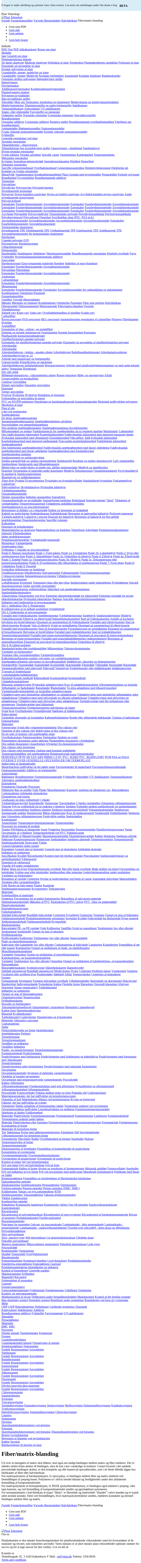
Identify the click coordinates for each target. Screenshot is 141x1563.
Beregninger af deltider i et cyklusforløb (24, 510)
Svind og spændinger (84, 928)
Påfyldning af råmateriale (25, 829)
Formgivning (9, 727)
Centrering (33, 878)
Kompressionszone (25, 839)
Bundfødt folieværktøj (39, 915)
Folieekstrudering (11, 911)
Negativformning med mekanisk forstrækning (70, 1066)
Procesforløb (70, 1079)
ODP (4, 1306)
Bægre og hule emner (20, 885)
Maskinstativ (110, 431)
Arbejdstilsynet (62, 352)
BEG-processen (50, 319)
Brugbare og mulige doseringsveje (92, 460)
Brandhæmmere (10, 118)
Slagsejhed (87, 161)
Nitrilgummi (8, 1352)
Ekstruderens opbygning (15, 796)
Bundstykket (8, 984)
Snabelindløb (42, 664)
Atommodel (71, 75)
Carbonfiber (8, 316)
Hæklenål (7, 678)
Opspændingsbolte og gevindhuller (21, 500)
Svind (4, 711)
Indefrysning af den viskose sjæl (54, 730)
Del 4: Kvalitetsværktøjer (16, 645)
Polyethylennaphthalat (91, 214)
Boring (5, 1435)
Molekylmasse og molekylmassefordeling (95, 102)
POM (108, 757)
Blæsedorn (87, 984)
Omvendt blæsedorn (105, 984)
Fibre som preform (93, 302)
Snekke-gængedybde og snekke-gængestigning (28, 460)
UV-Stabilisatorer (99, 776)
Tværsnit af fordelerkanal (16, 671)
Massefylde (8, 174)
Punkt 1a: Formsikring (74, 553)
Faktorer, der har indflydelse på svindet (23, 1102)
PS (24, 757)
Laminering (95, 944)
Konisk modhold (23, 678)
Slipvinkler (24, 1138)
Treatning (98, 915)
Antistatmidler (9, 128)
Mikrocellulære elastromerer (43, 1244)
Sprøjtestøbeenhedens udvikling (53, 421)
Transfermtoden (29, 1333)
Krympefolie (58, 921)
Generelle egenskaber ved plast (19, 138)
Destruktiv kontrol (39, 1300)
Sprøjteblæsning (10, 1033)
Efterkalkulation (22, 533)
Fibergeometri (9, 306)
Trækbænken (105, 928)
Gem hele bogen (18, 40)
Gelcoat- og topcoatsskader (46, 1224)
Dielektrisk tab (119, 168)
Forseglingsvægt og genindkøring (87, 628)
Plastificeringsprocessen (110, 829)
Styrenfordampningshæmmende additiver (39, 256)
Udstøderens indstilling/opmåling (65, 503)
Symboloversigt (35, 967)
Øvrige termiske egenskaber (17, 151)
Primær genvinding (12, 385)
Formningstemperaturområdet (92, 1109)
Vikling (5, 1198)
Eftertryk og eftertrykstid (37, 618)
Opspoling (20, 954)
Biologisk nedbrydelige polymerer (118, 401)
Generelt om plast (17, 56)
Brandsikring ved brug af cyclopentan (106, 1300)
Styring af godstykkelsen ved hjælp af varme (66, 878)
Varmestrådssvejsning (42, 1412)
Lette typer (93, 1244)
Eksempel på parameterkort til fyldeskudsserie (63, 622)
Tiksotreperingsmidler (58, 253)
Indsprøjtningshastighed (66, 618)
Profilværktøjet (10, 938)
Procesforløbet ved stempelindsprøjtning (24, 424)
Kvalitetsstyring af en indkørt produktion (24, 609)
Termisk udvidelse (30, 154)
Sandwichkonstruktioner (103, 1204)
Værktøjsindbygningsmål (44, 539)
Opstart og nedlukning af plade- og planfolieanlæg (60, 948)
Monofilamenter (56, 790)
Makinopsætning (11, 1273)
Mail (53, 1556)
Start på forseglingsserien (52, 628)
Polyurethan (8, 270)
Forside (5, 20)
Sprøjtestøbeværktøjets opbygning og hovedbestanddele (33, 661)
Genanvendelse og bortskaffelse (19, 378)
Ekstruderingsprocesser (14, 908)
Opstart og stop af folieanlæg (121, 915)
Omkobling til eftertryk (91, 641)
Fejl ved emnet (10, 1165)
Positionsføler (45, 974)
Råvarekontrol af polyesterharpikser (22, 1214)
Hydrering (18, 395)
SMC (12, 1326)
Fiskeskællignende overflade (44, 869)
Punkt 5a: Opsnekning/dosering (39, 559)
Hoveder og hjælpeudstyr (16, 1003)
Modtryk (69, 470)
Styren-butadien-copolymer (30, 194)
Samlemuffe (24, 931)
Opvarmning (8, 1069)
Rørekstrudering (10, 924)
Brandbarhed (9, 177)
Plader (42, 790)
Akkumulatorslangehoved (16, 1007)
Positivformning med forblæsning (20, 1056)
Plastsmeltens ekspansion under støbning (24, 740)
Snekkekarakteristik (12, 842)
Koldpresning (9, 1191)
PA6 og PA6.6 (120, 757)
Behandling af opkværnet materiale (81, 898)
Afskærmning (9, 595)
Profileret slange (101, 971)
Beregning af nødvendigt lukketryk (88, 513)
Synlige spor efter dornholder (32, 872)
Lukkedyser (8, 483)
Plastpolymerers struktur (15, 92)
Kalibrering (53, 928)
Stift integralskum (35, 1237)
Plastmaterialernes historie (16, 59)
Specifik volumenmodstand (17, 168)
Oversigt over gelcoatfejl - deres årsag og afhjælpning (98, 1227)
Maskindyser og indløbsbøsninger (21, 477)
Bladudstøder (58, 688)
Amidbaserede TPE (110, 230)
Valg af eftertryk (40, 625)
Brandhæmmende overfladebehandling (91, 121)
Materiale (6, 1122)
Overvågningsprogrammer (95, 572)
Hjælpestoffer (9, 250)
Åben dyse (7, 480)
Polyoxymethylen (38, 214)
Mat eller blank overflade (76, 869)
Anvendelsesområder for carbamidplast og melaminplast (89, 289)
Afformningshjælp (38, 1089)
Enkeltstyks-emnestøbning (16, 1264)
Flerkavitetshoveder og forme (18, 1030)
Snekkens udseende (78, 839)
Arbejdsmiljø (9, 345)
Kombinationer (10, 293)
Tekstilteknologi (10, 309)
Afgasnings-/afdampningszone (118, 803)
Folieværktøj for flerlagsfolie (104, 918)
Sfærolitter (7, 102)
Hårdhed (75, 161)
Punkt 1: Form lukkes (48, 553)
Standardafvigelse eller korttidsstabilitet (24, 648)
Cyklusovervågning (12, 576)
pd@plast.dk (64, 1556)
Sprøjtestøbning (10, 414)
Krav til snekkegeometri (80, 813)
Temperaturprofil (123, 839)
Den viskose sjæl (67, 727)
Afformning (17, 1082)
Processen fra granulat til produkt (20, 826)
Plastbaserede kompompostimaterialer (23, 335)
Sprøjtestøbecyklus (12, 546)
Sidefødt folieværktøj (13, 915)
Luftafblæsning (10, 582)
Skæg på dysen (18, 869)
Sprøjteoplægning (31, 1185)
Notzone (6, 806)
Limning (6, 1415)
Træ (3, 1132)
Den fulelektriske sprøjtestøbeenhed (22, 447)
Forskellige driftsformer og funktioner (23, 569)
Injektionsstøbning (12, 1346)
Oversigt (89, 306)
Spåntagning (8, 1418)
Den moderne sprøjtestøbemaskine (21, 428)
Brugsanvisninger (55, 365)
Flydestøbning (120, 582)
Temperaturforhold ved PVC (49, 832)
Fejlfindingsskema (12, 1000)
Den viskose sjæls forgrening (18, 747)
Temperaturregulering (13, 707)
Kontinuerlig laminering (29, 1204)
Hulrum (88, 1138)
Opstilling (7, 1046)
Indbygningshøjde (27, 984)
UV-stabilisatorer (50, 108)
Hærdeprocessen (28, 243)
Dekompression (84, 470)
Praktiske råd (79, 1092)
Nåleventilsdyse (10, 487)
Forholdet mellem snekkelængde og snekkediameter (107, 806)
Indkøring (19, 1046)
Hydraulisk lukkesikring (37, 599)
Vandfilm (66, 928)
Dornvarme (31, 842)
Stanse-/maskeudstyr (26, 987)
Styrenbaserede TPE (13, 230)
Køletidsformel (58, 513)
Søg (3, 56)
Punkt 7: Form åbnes (112, 562)
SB (28, 757)
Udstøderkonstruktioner (15, 681)
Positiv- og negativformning (17, 1050)
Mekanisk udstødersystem (16, 684)
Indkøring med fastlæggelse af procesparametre (28, 602)
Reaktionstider (9, 1250)
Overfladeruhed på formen (55, 1138)
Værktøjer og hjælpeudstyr (16, 651)
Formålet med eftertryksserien (107, 622)
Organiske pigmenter (35, 115)
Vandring (132, 971)
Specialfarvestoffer (85, 115)
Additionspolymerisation (15, 89)
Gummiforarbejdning (13, 1339)
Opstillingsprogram (12, 572)
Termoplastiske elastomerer (17, 227)
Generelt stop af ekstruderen (61, 849)
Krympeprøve (40, 888)
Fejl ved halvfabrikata (31, 1165)
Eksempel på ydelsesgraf (15, 862)
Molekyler (32, 75)
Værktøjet (7, 954)
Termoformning (10, 1036)
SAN (34, 757)
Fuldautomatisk (70, 572)
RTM (58, 1191)
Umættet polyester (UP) (15, 240)
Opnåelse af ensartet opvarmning (20, 1076)
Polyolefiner (8, 184)
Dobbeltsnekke (119, 813)
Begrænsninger (20, 1349)
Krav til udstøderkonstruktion (81, 684)
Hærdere (59, 263)
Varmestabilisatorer (12, 108)
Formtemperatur (128, 1122)
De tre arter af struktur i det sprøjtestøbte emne (28, 734)
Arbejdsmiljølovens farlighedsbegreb (22, 365)
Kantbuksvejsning (121, 1405)
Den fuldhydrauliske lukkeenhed (20, 434)
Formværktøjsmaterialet (15, 1290)
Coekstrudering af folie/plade (71, 944)
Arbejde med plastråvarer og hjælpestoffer (25, 358)
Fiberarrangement (28, 306)
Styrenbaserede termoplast (16, 191)
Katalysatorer (9, 1310)
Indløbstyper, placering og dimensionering (91, 661)
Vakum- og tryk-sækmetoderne (36, 1191)
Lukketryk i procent (35, 516)
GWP (11, 1306)
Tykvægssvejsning (12, 1402)
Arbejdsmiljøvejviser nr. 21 (17, 355)
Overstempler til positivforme (53, 1158)
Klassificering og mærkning (36, 362)
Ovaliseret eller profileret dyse (18, 974)
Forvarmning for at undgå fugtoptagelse (37, 898)
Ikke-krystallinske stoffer (15, 98)
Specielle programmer (14, 579)
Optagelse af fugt (11, 1099)
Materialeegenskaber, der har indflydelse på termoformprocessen (38, 1096)
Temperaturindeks (104, 154)
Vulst (43, 928)
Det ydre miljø (9, 372)
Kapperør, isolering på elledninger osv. (88, 790)
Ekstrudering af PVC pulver (67, 901)
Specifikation (9, 855)
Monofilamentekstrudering (16, 951)
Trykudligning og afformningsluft (94, 1086)
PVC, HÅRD (71, 757)
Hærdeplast (8, 237)
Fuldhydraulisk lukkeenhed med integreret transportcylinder (98, 434)
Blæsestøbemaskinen (13, 967)
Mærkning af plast (12, 404)
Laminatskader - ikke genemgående (83, 1224)
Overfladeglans (24, 711)
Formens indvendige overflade (50, 980)
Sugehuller (77, 1138)
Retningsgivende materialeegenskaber (72, 753)
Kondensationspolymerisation (48, 89)
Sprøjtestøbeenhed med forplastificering (71, 451)
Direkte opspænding (13, 497)
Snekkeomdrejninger (29, 474)
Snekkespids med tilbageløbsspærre (38, 464)
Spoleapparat (9, 931)
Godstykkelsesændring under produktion (106, 872)
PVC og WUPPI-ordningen (17, 401)
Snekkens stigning (40, 809)
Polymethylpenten (42, 187)
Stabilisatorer (79, 105)
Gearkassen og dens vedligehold (20, 799)
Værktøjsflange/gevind (14, 803)
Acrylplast (7, 214)
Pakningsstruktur (32, 737)
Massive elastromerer (13, 1244)
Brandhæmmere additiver (16, 1313)
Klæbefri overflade (118, 253)
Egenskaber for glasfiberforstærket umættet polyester (31, 342)
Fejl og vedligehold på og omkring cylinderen (38, 806)
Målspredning (55, 648)
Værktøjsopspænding (13, 490)
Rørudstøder (43, 688)
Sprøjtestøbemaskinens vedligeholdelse (24, 589)
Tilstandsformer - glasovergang (19, 144)
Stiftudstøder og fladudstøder (18, 688)
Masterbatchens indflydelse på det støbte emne (28, 767)
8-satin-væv (88, 312)
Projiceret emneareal (121, 513)
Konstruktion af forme (14, 1125)
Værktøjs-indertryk (12, 516)
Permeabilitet (109, 174)
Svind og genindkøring (64, 625)
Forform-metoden (11, 1188)
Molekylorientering (12, 105)
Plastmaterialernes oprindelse (101, 62)
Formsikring (46, 984)
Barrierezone (34, 813)
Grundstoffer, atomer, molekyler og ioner (25, 72)
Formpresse (45, 1333)
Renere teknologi (66, 375)
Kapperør (48, 885)
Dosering (6, 470)
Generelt (6, 1283)
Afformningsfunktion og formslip (118, 684)
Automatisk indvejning (105, 878)
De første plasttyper (12, 62)
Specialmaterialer (89, 1132)
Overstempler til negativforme (18, 1158)
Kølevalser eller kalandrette (17, 944)
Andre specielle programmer (39, 585)
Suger (44, 829)
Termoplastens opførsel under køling (22, 1119)
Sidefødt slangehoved (13, 971)
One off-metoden (78, 1204)
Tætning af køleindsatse (126, 717)
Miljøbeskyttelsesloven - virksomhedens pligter (28, 375)
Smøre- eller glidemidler (15, 112)
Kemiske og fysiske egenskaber (19, 171)
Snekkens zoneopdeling (15, 809)
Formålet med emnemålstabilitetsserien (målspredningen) (74, 638)
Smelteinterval (91, 148)
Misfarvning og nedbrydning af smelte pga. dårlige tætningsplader (39, 467)
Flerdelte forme (71, 984)
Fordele (5, 1349)
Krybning (7, 161)
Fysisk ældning (10, 154)
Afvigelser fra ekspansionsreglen (65, 743)
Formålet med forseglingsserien (19, 628)
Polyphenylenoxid (12, 217)
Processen (34, 786)
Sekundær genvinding (37, 385)
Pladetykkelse (22, 1115)
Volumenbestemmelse (101, 809)
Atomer (21, 75)
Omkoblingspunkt (11, 618)
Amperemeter (9, 822)
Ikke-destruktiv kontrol (14, 1300)
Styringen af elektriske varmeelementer (49, 1073)
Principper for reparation (15, 1224)
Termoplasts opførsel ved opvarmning (86, 1106)
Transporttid (18, 1254)
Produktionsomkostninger (114, 530)
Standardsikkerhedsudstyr (16, 592)
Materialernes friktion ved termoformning (46, 1099)
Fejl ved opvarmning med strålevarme (61, 1171)
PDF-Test (7, 49)
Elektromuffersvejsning (97, 1405)
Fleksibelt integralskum (73, 1244)
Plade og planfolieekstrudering (19, 941)
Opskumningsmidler (52, 128)
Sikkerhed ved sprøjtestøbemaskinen (68, 589)
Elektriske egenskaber (14, 164)
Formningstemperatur (43, 1115)
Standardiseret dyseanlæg (97, 480)
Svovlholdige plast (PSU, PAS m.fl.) (73, 217)
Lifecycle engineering (14, 411)
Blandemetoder (10, 1257)
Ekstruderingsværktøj (81, 836)
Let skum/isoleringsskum (60, 1237)
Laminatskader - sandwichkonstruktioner (43, 1227)
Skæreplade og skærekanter (106, 980)
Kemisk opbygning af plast (17, 69)
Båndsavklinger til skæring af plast (21, 1445)
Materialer (7, 724)
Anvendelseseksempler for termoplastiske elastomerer (32, 233)
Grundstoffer (8, 75)
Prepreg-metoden (32, 1188)
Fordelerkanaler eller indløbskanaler (90, 668)
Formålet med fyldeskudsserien (19, 615)
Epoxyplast (8, 260)
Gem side (14, 30)
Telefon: (78, 1556)
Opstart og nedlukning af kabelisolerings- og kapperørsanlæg (98, 961)
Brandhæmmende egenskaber (89, 253)
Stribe (4, 1027)
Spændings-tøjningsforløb (28, 161)
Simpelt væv (8, 312)
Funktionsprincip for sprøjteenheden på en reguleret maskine (68, 431)
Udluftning (71, 1290)
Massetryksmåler (32, 836)
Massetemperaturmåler (55, 836)
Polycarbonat (31, 217)
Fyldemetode (37, 1290)
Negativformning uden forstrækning (22, 1066)
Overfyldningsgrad (37, 1254)
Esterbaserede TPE (87, 230)
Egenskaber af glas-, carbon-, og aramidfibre (27, 329)
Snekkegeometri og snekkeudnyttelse (22, 457)
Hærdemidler (9, 253)
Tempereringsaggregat (32, 503)
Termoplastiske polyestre (63, 214)
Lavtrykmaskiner (57, 1260)
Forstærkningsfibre (22, 20)
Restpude (25, 625)
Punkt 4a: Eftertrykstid (126, 556)
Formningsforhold (11, 1053)
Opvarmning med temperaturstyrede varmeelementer (31, 1079)
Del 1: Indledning (11, 605)
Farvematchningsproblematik (109, 767)
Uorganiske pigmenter (60, 115)
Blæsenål (6, 1013)
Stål (76, 1132)
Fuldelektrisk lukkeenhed (111, 441)
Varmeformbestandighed (15, 635)
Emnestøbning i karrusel (47, 1264)
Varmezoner (51, 803)
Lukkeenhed (126, 431)
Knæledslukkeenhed (52, 434)
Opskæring (86, 915)
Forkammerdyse (122, 480)
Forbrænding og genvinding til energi (23, 398)
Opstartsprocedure (12, 997)
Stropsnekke (68, 829)
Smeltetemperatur (48, 615)
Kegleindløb (57, 664)
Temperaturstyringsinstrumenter (36, 822)
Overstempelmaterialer (14, 1155)
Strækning (109, 836)
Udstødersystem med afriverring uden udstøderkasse (48, 701)
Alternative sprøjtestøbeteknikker (20, 780)
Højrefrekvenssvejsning (15, 1412)
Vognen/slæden (82, 974)
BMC (4, 1326)
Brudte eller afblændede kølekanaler (90, 717)
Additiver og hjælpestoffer (41, 770)
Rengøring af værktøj (13, 878)
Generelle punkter (39, 1270)
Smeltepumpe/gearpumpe (16, 888)
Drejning (6, 1421)
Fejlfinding (7, 549)
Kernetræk (26, 582)
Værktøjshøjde (23, 543)
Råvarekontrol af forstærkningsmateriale (105, 1214)
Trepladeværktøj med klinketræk (35, 704)
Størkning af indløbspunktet (68, 711)
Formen (5, 977)
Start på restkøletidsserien (106, 632)
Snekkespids (102, 813)
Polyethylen (8, 187)
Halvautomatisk (51, 572)
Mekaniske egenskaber (14, 158)
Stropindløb (115, 664)
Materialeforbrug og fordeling (53, 530)
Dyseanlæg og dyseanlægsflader (63, 480)
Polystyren (7, 194)
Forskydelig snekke (54, 816)
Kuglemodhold (59, 678)
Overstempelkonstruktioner (44, 1155)
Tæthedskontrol (48, 987)
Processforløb (9, 1247)
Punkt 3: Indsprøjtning (39, 556)
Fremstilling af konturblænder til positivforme (63, 1148)
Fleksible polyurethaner (15, 1240)
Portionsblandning (12, 1260)
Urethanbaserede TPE (63, 230)
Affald (108, 375)
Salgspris (6, 533)
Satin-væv (36, 312)
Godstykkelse (28, 1017)
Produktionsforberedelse (15, 539)
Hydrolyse (31, 395)
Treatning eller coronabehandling (20, 655)
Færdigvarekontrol (50, 1217)
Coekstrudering (10, 793)
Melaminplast (9, 286)
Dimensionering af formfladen (18, 1148)
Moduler (6, 52)
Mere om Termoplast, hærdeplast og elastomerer (42, 102)
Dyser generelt (129, 918)
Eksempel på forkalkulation (17, 526)
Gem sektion (16, 33)
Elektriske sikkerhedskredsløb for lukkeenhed (72, 595)
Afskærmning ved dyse (31, 595)
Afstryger (123, 984)
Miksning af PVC (40, 901)
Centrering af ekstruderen (106, 974)
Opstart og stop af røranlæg (48, 931)
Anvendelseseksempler (56, 204)
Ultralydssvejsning (66, 1412)
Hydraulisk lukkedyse (53, 487)
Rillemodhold (41, 678)
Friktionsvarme (75, 832)
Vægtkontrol (118, 971)
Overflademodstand (45, 168)
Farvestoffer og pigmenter (45, 112)
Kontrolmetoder (10, 1208)
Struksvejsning (55, 1405)
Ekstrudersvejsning (35, 1405)
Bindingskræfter (111, 75)
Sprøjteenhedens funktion (16, 454)
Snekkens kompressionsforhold (70, 809)
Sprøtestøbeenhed (11, 444)
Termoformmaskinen (13, 1040)
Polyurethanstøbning (13, 1231)
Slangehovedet (75, 967)
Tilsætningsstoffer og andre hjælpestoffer (48, 105)
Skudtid (5, 1254)
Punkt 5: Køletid (11, 559)
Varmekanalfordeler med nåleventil (21, 668)
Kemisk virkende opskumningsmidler (65, 131)
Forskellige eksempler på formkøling (22, 717)
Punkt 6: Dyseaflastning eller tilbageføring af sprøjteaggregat (64, 562)
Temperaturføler (64, 822)
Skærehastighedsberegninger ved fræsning (25, 1431)
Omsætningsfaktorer (105, 470)
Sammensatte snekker (13, 813)
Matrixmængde (48, 306)
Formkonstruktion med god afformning (52, 1086)
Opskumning (26, 1250)
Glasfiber (6, 299)
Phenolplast (23, 270)
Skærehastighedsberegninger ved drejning (25, 1425)
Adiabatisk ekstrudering (33, 793)
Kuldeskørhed (85, 154)
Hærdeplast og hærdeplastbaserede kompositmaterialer (65, 401)
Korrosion (90, 332)
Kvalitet (22, 855)
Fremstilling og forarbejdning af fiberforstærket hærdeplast (57, 1178)
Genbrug (6, 381)
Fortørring (54, 829)
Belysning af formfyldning (38, 632)
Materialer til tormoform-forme (19, 1129)
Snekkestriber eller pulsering (65, 872)
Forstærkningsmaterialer (48, 776)
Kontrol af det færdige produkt (112, 1296)
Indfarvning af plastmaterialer (18, 763)
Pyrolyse (6, 395)
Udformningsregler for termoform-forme (24, 1135)
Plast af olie (8, 408)
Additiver (38, 1310)
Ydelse (43, 842)
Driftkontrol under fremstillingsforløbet (54, 1296)
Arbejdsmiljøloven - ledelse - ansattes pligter (27, 352)
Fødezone (7, 839)
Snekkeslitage (9, 464)
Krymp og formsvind (82, 1099)
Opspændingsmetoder (14, 493)
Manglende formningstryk (98, 1171)
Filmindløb (88, 664)
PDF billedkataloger (25, 49)
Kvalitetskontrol (22, 1013)
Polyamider (20, 214)
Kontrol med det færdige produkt (64, 855)
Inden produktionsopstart (15, 536)
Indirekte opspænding (38, 497)
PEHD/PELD (9, 757)
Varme (128, 829)
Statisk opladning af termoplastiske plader (39, 1106)
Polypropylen (24, 187)
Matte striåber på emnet (105, 869)
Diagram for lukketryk (61, 516)
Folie (35, 790)
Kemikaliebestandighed (48, 174)
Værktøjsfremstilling (52, 655)
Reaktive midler (59, 121)
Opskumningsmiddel (13, 770)
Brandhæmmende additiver (50, 177)
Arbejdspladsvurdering (113, 352)
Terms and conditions (13, 1559)
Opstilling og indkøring (14, 1043)
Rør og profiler (23, 790)
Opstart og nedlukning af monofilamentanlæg (53, 954)
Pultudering (8, 1204)
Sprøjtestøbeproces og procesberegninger (25, 507)
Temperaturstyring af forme (17, 1142)
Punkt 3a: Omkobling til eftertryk (72, 556)
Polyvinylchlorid (11, 200)
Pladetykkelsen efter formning (30, 1122)
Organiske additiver (12, 121)
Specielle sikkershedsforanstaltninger (84, 599)
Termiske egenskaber (13, 141)
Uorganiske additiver (37, 121)
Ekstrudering (8, 783)
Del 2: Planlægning (34, 605)
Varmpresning (68, 1185)
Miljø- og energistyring (90, 375)
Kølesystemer (9, 714)
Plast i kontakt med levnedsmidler (81, 174)
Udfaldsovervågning (68, 576)
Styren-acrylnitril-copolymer (63, 194)
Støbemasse (13, 1132)
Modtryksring (62, 971)
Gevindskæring (19, 1435)
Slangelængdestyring (29, 1010)
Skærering (7, 987)
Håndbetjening (32, 572)
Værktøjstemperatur (70, 615)
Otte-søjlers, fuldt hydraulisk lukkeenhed (93, 437)
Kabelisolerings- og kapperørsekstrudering (25, 957)
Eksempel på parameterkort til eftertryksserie (104, 625)
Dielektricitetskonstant (98, 168)
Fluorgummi (8, 1379)
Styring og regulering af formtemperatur (61, 1168)
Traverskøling (67, 803)
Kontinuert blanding (35, 1260)
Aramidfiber (8, 325)
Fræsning (6, 1428)
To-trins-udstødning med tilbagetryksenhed (91, 688)
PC (60, 757)
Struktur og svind (67, 737)
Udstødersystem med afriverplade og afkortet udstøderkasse (52, 697)
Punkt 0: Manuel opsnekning (18, 553)
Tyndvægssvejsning (12, 1408)
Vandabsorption (24, 174)
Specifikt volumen (56, 520)
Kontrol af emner (11, 1161)
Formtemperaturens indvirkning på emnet (51, 707)
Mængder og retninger (25, 302)
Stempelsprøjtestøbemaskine (17, 421)
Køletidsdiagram (39, 513)
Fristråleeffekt (9, 664)
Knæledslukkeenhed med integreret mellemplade (29, 441)
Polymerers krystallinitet (15, 95)
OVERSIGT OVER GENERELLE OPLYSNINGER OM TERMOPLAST (46, 760)
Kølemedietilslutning (57, 717)
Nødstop (57, 599)
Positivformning (32, 1053)
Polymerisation (10, 85)
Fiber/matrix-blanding (70, 306)
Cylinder (45, 799)
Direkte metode (10, 1333)
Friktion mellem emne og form (53, 1092)
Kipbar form (8, 1010)
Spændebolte (36, 803)
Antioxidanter (32, 108)
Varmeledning (68, 154)
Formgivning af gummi (45, 1342)
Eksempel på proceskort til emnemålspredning (50, 641)
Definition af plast (58, 62)
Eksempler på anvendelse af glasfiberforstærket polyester (96, 342)
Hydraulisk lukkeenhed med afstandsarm (25, 437)
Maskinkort (8, 543)
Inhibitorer (39, 253)
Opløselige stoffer (11, 115)
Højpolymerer (9, 82)
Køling (99, 836)
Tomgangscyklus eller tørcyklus (51, 582)
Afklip (68, 974)
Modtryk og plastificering (93, 467)
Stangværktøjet (78, 938)
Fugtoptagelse (49, 332)
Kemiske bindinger (90, 75)
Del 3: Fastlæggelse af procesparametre (24, 612)
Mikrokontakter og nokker (16, 431)
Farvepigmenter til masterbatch (73, 767)
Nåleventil (49, 668)
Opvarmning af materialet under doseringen (38, 470)
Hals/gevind (130, 980)
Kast (11, 711)
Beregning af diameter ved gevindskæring (25, 1438)
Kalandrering (110, 944)
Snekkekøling (74, 816)
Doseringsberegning (34, 520)
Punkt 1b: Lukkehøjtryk (102, 553)
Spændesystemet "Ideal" (100, 500)
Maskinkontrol (85, 1296)
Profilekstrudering (11, 934)
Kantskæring (23, 948)
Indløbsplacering (121, 668)
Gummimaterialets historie (16, 1342)
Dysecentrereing (34, 480)
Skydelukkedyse (30, 487)
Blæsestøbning (120, 790)
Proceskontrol (92, 855)
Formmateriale (9, 980)
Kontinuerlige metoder (14, 1201)
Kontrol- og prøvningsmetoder (19, 1293)
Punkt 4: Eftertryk (102, 556)
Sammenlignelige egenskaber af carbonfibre (85, 319)
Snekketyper (121, 809)
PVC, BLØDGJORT (91, 757)
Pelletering (7, 790)
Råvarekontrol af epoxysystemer (62, 1214)
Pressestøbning (50, 1185)
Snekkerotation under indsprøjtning (90, 582)
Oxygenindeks (25, 177)
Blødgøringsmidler (29, 128)
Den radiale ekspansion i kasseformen (23, 743)
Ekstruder (22, 786)
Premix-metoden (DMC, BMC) (61, 1188)
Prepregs (117, 319)
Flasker (38, 885)
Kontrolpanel (9, 819)
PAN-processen (31, 319)
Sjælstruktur (50, 737)
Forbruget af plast (128, 62)
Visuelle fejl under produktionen (20, 865)
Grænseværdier (10, 362)
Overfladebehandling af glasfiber (61, 312)
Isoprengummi (9, 1366)
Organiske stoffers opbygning (18, 79)
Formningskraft (65, 1115)
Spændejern (58, 497)
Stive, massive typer (13, 1237)
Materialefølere (128, 878)
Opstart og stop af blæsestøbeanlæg (21, 994)
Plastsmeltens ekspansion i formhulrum (71, 740)
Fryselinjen (72, 915)
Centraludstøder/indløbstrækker (19, 674)
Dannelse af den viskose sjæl (18, 730)
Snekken (71, 806)
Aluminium (67, 1132)
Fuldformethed (34, 1112)
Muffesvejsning (74, 1405)
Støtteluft (58, 974)
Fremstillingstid (42, 711)
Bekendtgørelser (24, 1306)
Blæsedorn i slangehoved (79, 1007)
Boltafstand (78, 500)
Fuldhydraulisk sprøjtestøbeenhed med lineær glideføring (76, 447)
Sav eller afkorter (123, 928)
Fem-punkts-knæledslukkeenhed (77, 441)
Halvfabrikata (69, 20)
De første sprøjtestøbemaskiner (19, 418)
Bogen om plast (46, 49)
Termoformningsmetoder (49, 1050)
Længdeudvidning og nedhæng (56, 1109)
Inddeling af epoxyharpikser (81, 263)
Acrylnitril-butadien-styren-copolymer (102, 194)
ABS (40, 757)
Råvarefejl (20, 1277)
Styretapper (25, 980)
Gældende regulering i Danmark (68, 1306)
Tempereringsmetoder (14, 1145)
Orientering (26, 293)
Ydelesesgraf (28, 859)
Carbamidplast (9, 279)
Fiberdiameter (130, 319)
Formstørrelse (9, 1138)
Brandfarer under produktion (67, 1300)
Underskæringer (96, 1092)
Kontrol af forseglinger (14, 1270)
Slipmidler (82, 776)
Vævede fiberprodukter (46, 20)
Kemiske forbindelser (51, 75)
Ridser (5, 869)
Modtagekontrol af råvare (16, 1296)
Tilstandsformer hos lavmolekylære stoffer (25, 148)
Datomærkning (10, 720)
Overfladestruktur (11, 737)
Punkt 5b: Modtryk (70, 559)
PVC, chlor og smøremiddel (100, 901)
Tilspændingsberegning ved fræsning (72, 1431)
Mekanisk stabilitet (96, 1168)
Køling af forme (28, 1168)
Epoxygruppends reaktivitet (37, 263)
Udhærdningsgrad (11, 246)
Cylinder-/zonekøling (88, 803)
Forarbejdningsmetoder (29, 204)
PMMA (48, 757)
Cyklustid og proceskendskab (32, 549)
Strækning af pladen (13, 1112)
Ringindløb (129, 664)
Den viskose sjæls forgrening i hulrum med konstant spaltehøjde (38, 750)
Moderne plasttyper (36, 62)
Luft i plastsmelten (123, 460)
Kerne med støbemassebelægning (40, 1132)
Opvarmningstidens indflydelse (19, 1109)
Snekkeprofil (64, 460)
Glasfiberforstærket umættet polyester (23, 339)
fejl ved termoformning (35, 1161)
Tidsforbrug (78, 530)
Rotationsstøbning (11, 1178)
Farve (133, 253)
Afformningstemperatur (15, 1086)
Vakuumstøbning (33, 1194)
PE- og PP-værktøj (28, 928)
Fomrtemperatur (84, 1115)
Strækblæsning (44, 1030)
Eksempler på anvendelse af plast (20, 65)
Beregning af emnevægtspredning (21, 638)
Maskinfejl (7, 1277)
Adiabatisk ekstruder (90, 849)
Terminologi (76, 62)
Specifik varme (50, 154)
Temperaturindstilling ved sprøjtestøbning (25, 753)
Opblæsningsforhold (13, 918)
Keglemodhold (77, 678)
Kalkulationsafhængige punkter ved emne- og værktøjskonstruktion (40, 658)
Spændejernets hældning (57, 500)
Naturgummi (31, 1346)
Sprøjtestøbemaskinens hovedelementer (65, 428)
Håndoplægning (10, 1185)
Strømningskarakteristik (15, 901)
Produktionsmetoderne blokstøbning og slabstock (29, 1267)
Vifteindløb (101, 664)
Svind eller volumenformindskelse (37, 727)
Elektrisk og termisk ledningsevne (21, 332)
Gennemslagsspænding (70, 168)
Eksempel (7, 388)
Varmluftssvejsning (12, 1405)
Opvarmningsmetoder (14, 1073)
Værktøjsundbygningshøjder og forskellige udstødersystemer (36, 691)
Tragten (5, 829)
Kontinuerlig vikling (56, 1204)
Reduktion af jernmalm (51, 395)
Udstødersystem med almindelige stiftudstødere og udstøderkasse (39, 694)
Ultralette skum (85, 1237)
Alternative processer (26, 1020)
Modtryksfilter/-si (11, 836)
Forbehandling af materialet (17, 895)
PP (19, 757)
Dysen (74, 971)
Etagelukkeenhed (59, 437)
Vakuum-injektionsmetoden (60, 1194)
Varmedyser (62, 668)
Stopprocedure (31, 997)
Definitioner (42, 1306)
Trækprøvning (56, 888)
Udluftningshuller (79, 980)
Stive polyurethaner (12, 1234)
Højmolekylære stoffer (50, 79)
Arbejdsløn (91, 530)
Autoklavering (19, 1198)
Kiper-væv (23, 312)
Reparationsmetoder (13, 1221)
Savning (15, 1441)
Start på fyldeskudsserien (95, 618)
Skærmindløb (73, 664)
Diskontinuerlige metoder (16, 1181)
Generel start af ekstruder (29, 849)
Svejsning (71, 918)
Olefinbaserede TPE (37, 230)
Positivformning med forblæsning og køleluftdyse (69, 1056)
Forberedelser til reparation (16, 1280)
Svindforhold (56, 609)
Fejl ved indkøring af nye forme (19, 1171)
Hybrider (6, 322)
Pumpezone (43, 839)
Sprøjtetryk (89, 615)
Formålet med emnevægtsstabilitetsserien (54, 635)
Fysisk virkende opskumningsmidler (22, 131)
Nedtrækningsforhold (13, 921)
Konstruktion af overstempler (18, 1152)
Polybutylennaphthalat (118, 214)
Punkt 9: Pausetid (26, 566)
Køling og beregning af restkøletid (68, 510)
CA (55, 757)
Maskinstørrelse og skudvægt (18, 530)
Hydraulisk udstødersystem (48, 684)
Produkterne (8, 786)
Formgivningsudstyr (13, 1287)
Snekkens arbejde (126, 836)
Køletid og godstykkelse (15, 513)
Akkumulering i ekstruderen (48, 1007)
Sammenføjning (10, 1395)
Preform (25, 1033)
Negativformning (11, 1063)
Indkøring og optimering (15, 852)
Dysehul (19, 480)
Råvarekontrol (35, 855)
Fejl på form (52, 1165)
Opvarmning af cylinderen (16, 832)
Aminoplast (8, 276)
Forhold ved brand (128, 174)
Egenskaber (8, 204)
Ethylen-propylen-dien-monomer (20, 1385)
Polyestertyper (9, 243)
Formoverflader (26, 1092)
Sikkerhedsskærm (55, 967)
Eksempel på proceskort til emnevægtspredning (105, 635)
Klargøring (7, 849)
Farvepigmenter (54, 1313)
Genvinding (19, 381)
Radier (35, 1138)
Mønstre (6, 302)
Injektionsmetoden (12, 1194)
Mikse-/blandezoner (54, 813)
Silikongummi (9, 1372)
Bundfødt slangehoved (40, 971)
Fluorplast (45, 217)
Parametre (39, 293)
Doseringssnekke (86, 829)
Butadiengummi (10, 1359)
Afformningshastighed (14, 1089)
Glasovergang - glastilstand (66, 148)
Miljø (4, 1303)
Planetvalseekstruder (13, 905)
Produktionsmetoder (79, 1260)
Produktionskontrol (27, 1217)
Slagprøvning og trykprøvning (54, 1017)
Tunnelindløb (26, 664)
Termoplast (7, 181)
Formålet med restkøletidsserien (73, 632)
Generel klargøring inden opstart (20, 846)
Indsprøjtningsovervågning (40, 576)
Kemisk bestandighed (70, 332)
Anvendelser (36, 1349)
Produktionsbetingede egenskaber (45, 918)
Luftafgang (100, 1115)
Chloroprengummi (12, 1392)
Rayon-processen (11, 319)
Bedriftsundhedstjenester (85, 352)
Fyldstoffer (7, 135)
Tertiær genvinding (12, 391)
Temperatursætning (102, 839)
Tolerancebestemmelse (77, 648)
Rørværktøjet (9, 928)
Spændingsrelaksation (56, 161)
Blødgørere (8, 776)
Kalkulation (8, 523)
